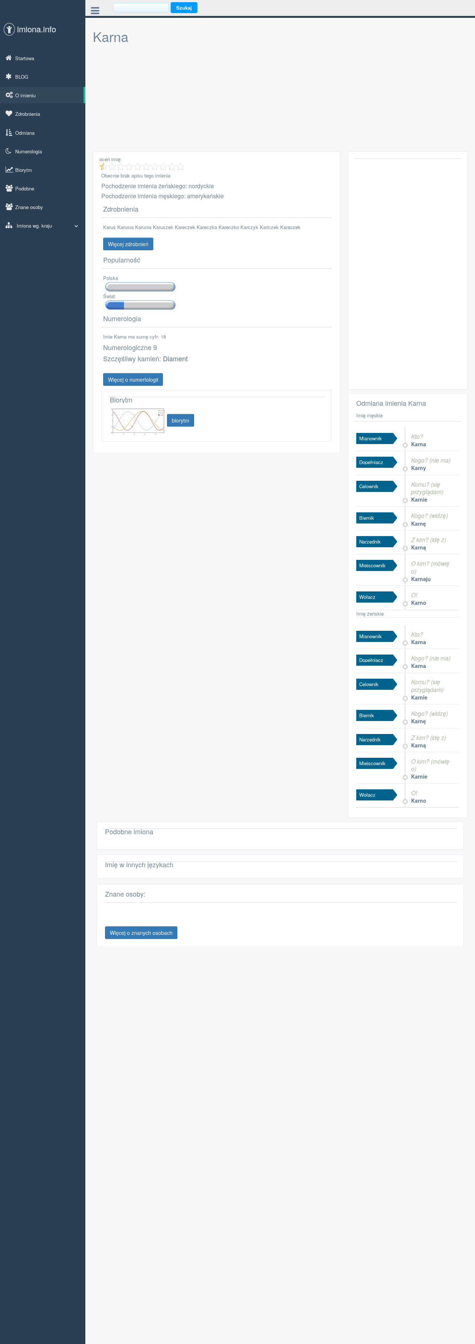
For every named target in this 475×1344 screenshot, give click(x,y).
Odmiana (25, 132)
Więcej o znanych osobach (141, 932)
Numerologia (28, 151)
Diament (175, 358)
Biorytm (23, 169)
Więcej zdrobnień (128, 244)
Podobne (24, 188)
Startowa (24, 58)
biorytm (180, 420)
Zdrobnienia (27, 113)
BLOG (21, 76)
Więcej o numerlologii (133, 379)
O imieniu (25, 95)
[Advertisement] (280, 99)
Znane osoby (29, 207)
